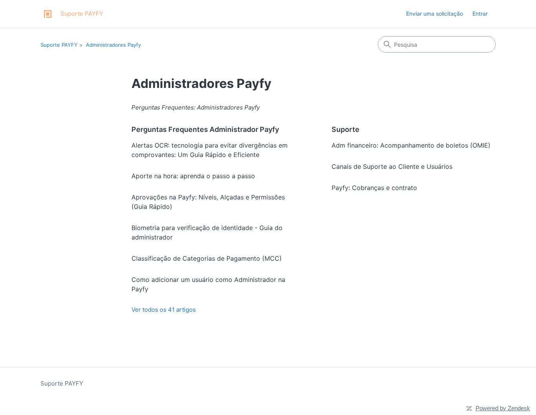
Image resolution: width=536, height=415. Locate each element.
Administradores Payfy (113, 45)
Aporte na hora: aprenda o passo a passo (193, 176)
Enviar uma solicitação (434, 13)
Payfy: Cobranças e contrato (374, 188)
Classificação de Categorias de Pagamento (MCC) (206, 258)
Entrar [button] (480, 13)
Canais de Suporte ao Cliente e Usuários (392, 166)
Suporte (345, 129)
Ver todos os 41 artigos (163, 309)
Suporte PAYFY (59, 45)
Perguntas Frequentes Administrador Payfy (205, 129)
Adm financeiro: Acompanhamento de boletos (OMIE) (411, 145)
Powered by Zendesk (503, 408)
